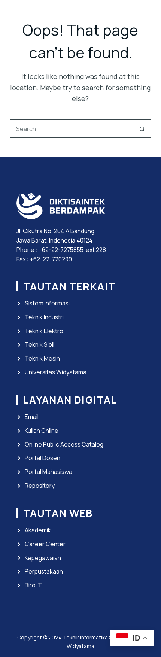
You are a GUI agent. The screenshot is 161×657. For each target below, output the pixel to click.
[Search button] (142, 128)
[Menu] (148, 15)
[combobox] (71, 128)
